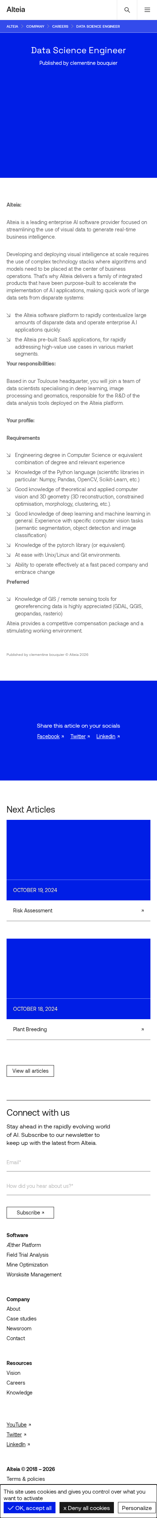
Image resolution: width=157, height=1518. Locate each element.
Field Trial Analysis (28, 1255)
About (13, 1309)
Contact (16, 1338)
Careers (16, 1383)
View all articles (30, 1071)
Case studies (22, 1318)
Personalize (137, 1507)
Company (18, 1299)
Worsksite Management (34, 1274)
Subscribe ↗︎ (30, 1212)
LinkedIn (16, 1444)
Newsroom (19, 1328)
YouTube (17, 1424)
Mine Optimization (27, 1264)
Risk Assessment (32, 910)
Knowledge (19, 1392)
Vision (13, 1373)
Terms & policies (26, 1479)
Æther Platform (24, 1245)
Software (17, 1235)
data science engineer (98, 26)
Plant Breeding (30, 1029)
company (35, 26)
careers (60, 26)
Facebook (48, 736)
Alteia (12, 26)
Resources (19, 1363)
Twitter (78, 736)
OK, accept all (32, 1507)
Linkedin (105, 736)
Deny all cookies (88, 1507)
